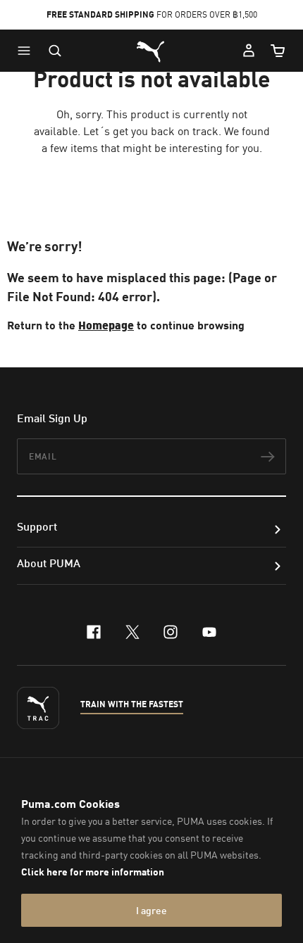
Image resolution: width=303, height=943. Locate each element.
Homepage (106, 324)
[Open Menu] (27, 51)
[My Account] (248, 50)
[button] (27, 51)
